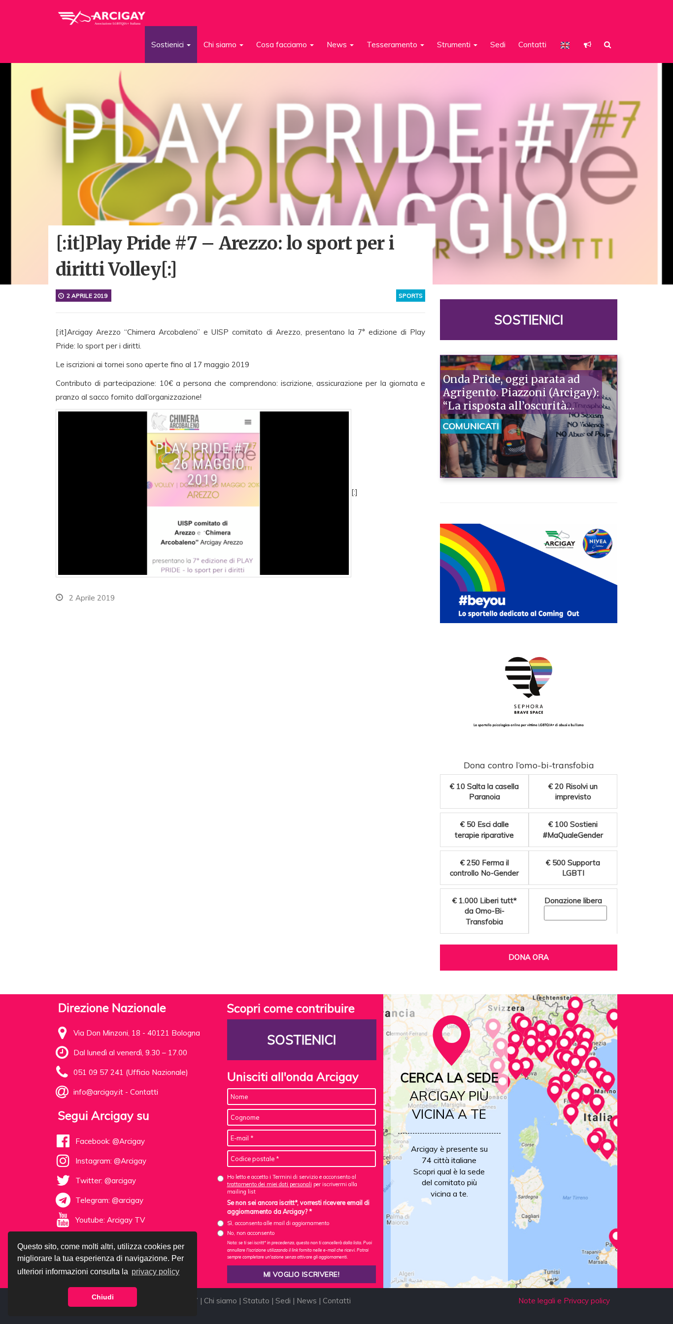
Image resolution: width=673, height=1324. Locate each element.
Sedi (497, 44)
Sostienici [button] (168, 44)
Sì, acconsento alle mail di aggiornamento (278, 1223)
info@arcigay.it (98, 1092)
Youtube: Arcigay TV (110, 1220)
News (307, 1300)
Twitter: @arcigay (105, 1180)
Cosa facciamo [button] (282, 44)
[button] (587, 44)
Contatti (532, 44)
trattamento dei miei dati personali (269, 1184)
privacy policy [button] (155, 1271)
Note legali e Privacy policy (564, 1300)
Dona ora (528, 957)
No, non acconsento (250, 1232)
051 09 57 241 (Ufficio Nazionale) (130, 1072)
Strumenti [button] (454, 44)
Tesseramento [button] (393, 44)
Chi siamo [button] (220, 44)
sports (411, 295)
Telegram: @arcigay (109, 1200)
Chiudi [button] (103, 1297)
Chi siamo (220, 1300)
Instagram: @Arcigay (110, 1161)
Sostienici (528, 320)
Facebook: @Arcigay (110, 1141)
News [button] (338, 44)
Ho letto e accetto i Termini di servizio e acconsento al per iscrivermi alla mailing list (292, 1184)
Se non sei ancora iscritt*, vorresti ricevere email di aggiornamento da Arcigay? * (298, 1206)
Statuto (256, 1300)
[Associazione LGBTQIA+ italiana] (102, 13)
